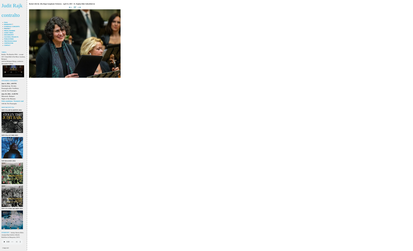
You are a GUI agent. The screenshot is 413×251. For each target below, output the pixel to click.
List (75, 7)
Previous (70, 7)
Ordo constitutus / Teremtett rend (13, 101)
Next (79, 7)
